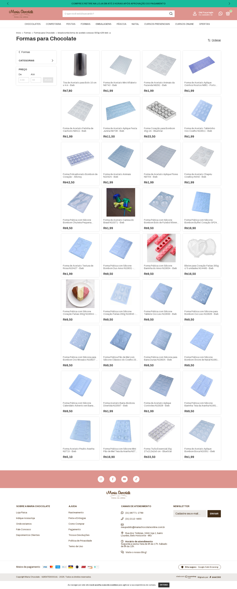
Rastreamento (76, 512)
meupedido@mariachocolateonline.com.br (143, 527)
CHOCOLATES (33, 24)
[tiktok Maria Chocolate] (136, 479)
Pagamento (75, 529)
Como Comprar (76, 524)
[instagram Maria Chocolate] (101, 479)
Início (18, 33)
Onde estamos (24, 524)
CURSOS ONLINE (184, 24)
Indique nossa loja (25, 518)
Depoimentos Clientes (28, 535)
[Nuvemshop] (186, 577)
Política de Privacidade (80, 541)
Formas (27, 33)
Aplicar (48, 80)
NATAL (135, 24)
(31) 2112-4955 (133, 519)
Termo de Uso (76, 546)
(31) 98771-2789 (134, 513)
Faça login (208, 12)
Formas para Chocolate (44, 33)
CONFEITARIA (53, 24)
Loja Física (21, 512)
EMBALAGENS (103, 24)
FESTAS (70, 24)
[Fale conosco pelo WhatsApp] (220, 14)
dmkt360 (216, 577)
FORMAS (85, 24)
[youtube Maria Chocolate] (124, 479)
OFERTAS (204, 24)
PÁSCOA (121, 24)
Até (33, 74)
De (20, 74)
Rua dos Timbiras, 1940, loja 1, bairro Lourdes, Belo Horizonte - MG (142, 534)
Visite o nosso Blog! (136, 552)
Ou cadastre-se (205, 15)
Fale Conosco (23, 529)
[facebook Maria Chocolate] (112, 479)
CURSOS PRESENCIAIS (157, 24)
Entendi (164, 585)
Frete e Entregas (77, 518)
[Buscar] (170, 14)
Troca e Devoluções (79, 535)
